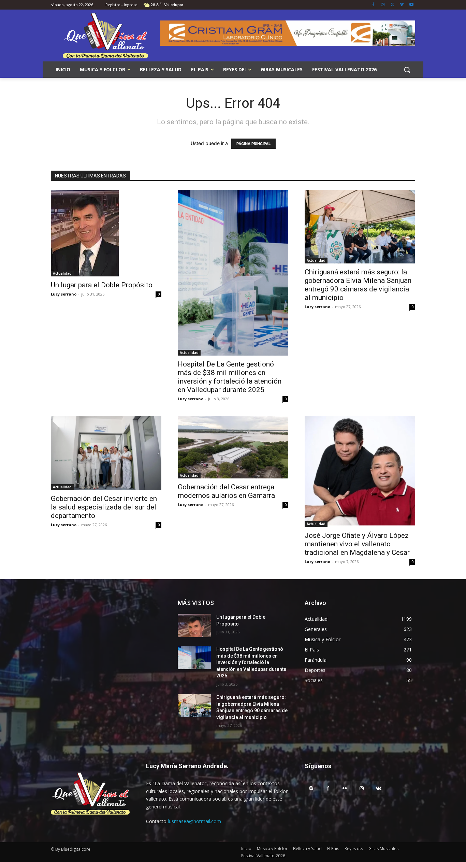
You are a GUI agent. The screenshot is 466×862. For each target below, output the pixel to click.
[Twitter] (392, 5)
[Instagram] (383, 5)
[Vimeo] (402, 5)
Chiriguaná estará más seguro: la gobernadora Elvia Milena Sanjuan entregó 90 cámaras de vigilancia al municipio (358, 285)
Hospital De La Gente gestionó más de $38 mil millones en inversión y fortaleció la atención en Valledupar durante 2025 (229, 377)
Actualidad (62, 273)
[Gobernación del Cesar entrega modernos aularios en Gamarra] (233, 447)
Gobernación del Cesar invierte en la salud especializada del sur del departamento (104, 507)
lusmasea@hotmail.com (194, 821)
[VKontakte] (378, 788)
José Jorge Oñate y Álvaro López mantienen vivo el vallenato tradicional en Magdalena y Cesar (357, 544)
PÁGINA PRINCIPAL (253, 143)
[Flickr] (344, 788)
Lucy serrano (63, 294)
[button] (407, 69)
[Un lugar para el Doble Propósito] (106, 233)
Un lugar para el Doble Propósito (101, 285)
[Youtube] (411, 5)
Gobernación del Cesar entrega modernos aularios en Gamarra (226, 491)
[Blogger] (311, 788)
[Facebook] (373, 5)
